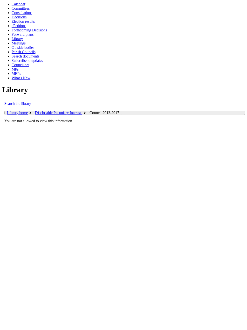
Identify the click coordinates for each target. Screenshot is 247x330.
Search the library (17, 103)
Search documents (25, 56)
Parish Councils (23, 52)
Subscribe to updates (27, 60)
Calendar (18, 4)
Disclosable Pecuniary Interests (58, 113)
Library (17, 39)
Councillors (20, 65)
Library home (17, 113)
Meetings (19, 43)
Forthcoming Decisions (29, 30)
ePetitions (19, 26)
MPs (15, 69)
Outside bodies (23, 47)
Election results (23, 21)
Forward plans (23, 34)
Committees (21, 8)
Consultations (22, 13)
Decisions (19, 17)
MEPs (16, 74)
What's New (21, 78)
